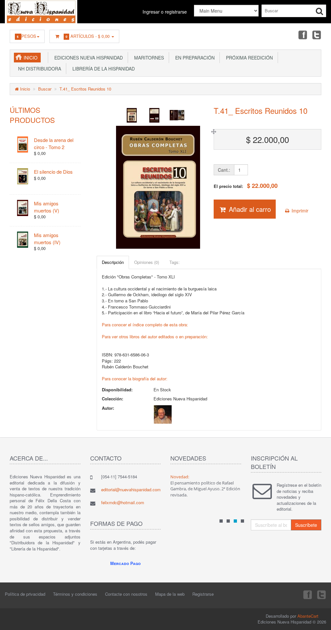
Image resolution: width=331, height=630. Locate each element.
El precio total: (246, 186)
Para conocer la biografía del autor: (134, 378)
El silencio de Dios (53, 171)
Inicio (30, 57)
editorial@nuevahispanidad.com (131, 489)
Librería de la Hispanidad (102, 68)
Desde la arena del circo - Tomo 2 (53, 143)
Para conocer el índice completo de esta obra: (145, 324)
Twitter (317, 34)
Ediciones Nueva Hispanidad (87, 57)
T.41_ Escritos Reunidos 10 (85, 89)
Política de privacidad (25, 594)
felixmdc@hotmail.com (122, 502)
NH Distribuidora (38, 68)
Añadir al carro (249, 209)
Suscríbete (306, 525)
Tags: (174, 262)
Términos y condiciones (75, 594)
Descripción (113, 262)
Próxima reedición (248, 57)
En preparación (194, 57)
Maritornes (148, 57)
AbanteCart (307, 616)
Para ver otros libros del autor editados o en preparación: (155, 336)
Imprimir (299, 210)
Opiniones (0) (146, 262)
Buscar (44, 89)
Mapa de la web (170, 594)
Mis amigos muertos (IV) (47, 238)
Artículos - (88, 36)
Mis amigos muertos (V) (46, 206)
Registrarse (203, 594)
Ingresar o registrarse (165, 11)
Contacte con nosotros (126, 594)
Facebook (302, 34)
